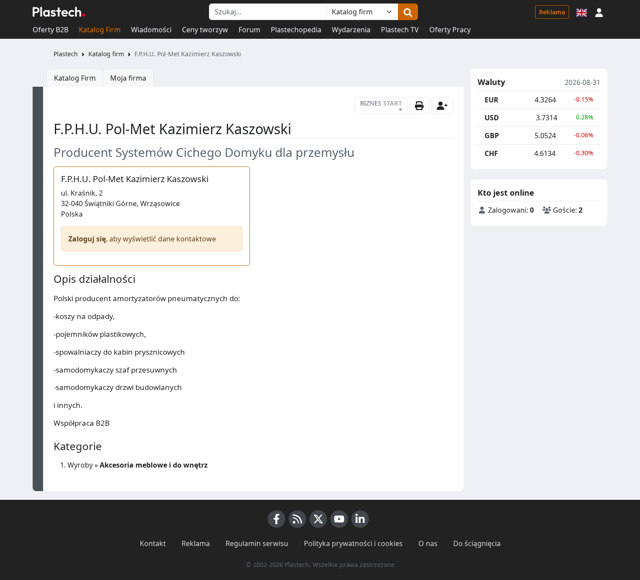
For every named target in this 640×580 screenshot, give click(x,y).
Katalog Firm (100, 29)
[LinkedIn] (360, 519)
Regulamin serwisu (257, 543)
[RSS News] (297, 519)
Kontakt (153, 543)
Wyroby (80, 465)
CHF (491, 153)
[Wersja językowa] (582, 11)
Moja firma (128, 78)
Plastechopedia (296, 29)
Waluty (491, 82)
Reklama (552, 12)
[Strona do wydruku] (419, 105)
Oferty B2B (50, 29)
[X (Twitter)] (318, 519)
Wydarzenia (351, 29)
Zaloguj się (87, 239)
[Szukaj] (408, 11)
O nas (428, 543)
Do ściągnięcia (477, 543)
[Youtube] (339, 519)
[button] (599, 11)
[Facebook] (276, 519)
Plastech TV (400, 29)
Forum (249, 29)
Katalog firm (106, 54)
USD (492, 117)
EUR (492, 100)
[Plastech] (59, 12)
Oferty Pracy (450, 29)
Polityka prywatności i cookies (353, 543)
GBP (492, 135)
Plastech (66, 54)
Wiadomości (151, 29)
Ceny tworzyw (205, 29)
